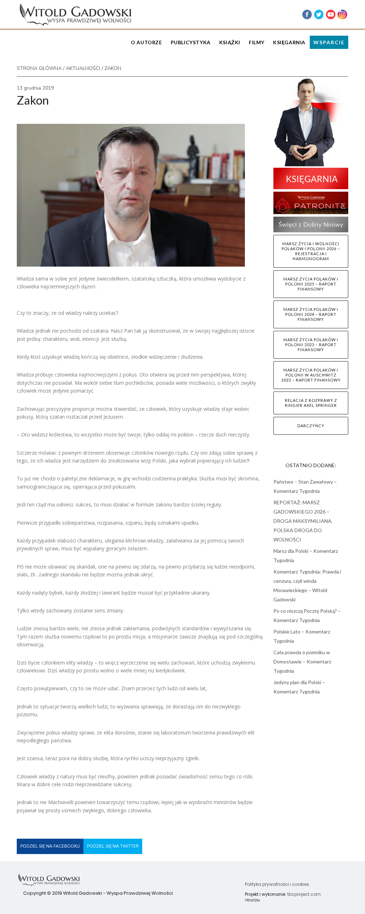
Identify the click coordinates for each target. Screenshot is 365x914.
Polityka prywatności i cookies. (277, 884)
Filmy (256, 42)
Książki (229, 42)
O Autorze (146, 42)
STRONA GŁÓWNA (39, 68)
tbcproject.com (304, 894)
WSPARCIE (329, 42)
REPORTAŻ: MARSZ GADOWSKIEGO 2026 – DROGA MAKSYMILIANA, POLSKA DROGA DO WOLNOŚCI (303, 520)
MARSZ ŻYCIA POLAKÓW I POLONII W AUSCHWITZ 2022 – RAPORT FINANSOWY (311, 375)
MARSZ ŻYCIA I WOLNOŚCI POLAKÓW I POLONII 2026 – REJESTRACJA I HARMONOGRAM (311, 251)
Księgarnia (289, 42)
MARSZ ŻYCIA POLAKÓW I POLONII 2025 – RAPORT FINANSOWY (310, 284)
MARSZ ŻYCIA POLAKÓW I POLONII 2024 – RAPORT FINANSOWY (310, 314)
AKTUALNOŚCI (83, 68)
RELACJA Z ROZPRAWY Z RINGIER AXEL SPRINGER (311, 403)
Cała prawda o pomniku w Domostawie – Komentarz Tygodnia (302, 661)
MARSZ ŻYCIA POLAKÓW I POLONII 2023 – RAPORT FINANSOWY (310, 344)
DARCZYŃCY (310, 425)
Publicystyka (191, 42)
